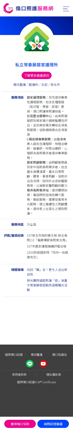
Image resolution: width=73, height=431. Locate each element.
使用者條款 (19, 374)
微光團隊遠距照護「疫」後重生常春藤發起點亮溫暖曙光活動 (47, 285)
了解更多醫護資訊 (36, 75)
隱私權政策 (53, 374)
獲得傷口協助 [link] (20, 424)
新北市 (55, 84)
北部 (44, 84)
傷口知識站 (59, 354)
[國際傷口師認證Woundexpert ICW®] (28, 8)
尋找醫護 (19, 84)
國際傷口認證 (14, 354)
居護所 (33, 84)
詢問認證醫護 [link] (53, 424)
